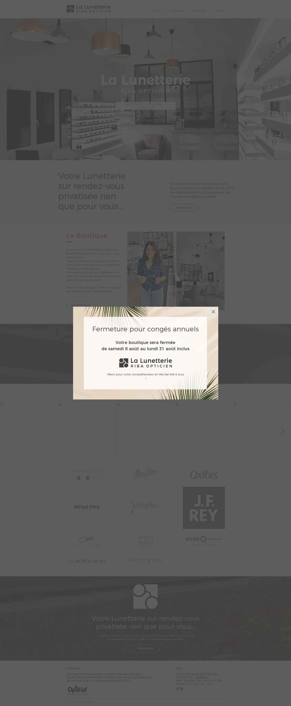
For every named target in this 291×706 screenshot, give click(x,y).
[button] (213, 311)
